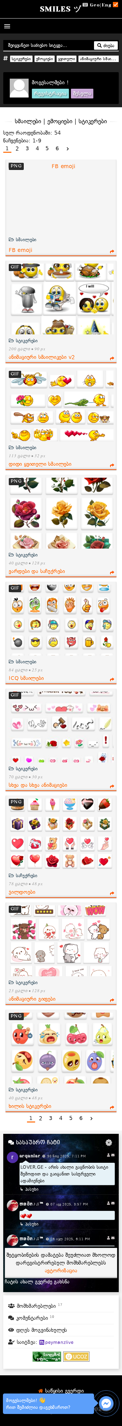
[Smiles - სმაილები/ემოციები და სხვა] (47, 1360)
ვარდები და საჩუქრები (37, 571)
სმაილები (25, 239)
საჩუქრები (25, 875)
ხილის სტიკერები (30, 1106)
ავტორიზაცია (61, 1271)
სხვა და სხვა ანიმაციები (38, 785)
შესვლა (82, 94)
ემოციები (44, 59)
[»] (67, 149)
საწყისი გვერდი (63, 1391)
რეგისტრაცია (50, 94)
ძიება (108, 45)
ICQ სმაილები (26, 678)
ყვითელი (66, 59)
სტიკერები (21, 59)
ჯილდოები (22, 892)
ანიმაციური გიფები (32, 999)
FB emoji (20, 250)
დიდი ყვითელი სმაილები (40, 464)
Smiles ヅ (61, 9)
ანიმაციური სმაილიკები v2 (42, 357)
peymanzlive (59, 1342)
